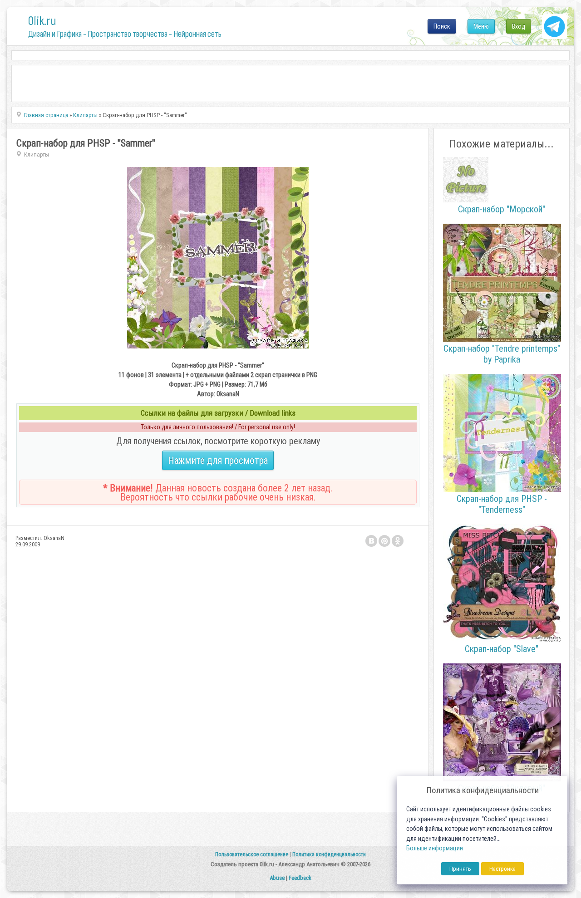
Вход (518, 26)
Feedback (300, 877)
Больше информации (434, 848)
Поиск (441, 26)
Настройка (502, 868)
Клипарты (36, 154)
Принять (460, 868)
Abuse (277, 877)
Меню (481, 26)
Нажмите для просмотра (218, 460)
